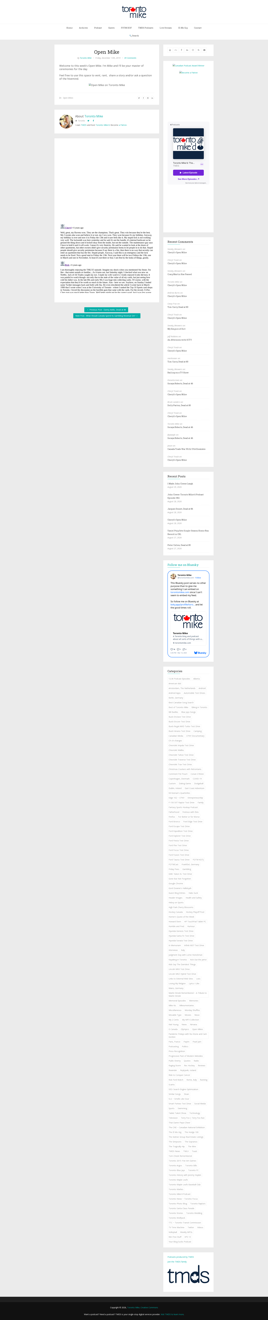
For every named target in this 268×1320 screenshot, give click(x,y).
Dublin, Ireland (175, 788)
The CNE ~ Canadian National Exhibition (187, 1127)
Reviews (201, 1065)
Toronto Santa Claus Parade (181, 1208)
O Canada (173, 1029)
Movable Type (175, 1015)
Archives (83, 27)
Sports (171, 1108)
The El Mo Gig (175, 1132)
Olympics (185, 1029)
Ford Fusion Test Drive (179, 855)
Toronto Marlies (176, 1189)
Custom (172, 783)
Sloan (186, 1094)
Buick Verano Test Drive (179, 731)
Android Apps (175, 693)
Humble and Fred (176, 926)
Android (202, 688)
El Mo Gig (183, 27)
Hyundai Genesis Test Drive (181, 931)
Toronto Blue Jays (177, 1170)
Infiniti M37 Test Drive (194, 945)
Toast (194, 1151)
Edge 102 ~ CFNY (176, 797)
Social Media (200, 1103)
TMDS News (174, 1151)
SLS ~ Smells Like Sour (179, 1098)
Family (201, 802)
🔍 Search (134, 35)
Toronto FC (193, 1170)
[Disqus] (106, 182)
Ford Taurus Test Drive (179, 859)
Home (69, 27)
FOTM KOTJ (198, 859)
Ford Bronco (174, 821)
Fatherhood (174, 812)
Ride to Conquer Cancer (179, 1075)
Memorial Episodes (177, 1000)
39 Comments (130, 58)
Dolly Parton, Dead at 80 (179, 405)
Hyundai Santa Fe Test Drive (181, 935)
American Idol (175, 683)
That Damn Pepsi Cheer (179, 1122)
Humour (191, 926)
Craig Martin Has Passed (180, 274)
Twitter (191, 1227)
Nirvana (193, 1024)
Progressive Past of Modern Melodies (186, 1056)
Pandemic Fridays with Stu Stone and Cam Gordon (188, 1035)
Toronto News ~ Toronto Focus (183, 1198)
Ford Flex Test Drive (178, 845)
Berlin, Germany (176, 697)
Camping (198, 731)
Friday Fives (174, 869)
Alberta (196, 678)
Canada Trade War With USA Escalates (186, 449)
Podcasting (174, 1046)
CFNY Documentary (195, 736)
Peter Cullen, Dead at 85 (179, 545)
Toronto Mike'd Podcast (180, 1194)
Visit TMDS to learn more (172, 1314)
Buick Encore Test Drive (179, 721)
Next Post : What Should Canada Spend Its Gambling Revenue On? (105, 315)
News (184, 1024)
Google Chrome (176, 883)
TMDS (84, 125)
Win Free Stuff (175, 1237)
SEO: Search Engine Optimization (183, 1089)
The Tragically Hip (177, 1146)
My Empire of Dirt (177, 329)
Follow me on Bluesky (183, 565)
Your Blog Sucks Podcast (180, 1241)
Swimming (182, 1108)
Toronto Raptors (197, 1203)
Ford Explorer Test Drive (180, 835)
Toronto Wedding (194, 1213)
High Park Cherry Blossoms (181, 907)
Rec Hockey (189, 1065)
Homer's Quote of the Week (181, 916)
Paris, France (174, 1041)
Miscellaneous (175, 1010)
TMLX (186, 1151)
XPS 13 (188, 1237)
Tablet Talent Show (177, 1113)
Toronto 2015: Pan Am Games (182, 1160)
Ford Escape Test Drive (179, 826)
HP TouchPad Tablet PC (195, 921)
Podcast (98, 27)
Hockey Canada (176, 912)
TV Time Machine (176, 1227)
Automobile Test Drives (194, 693)
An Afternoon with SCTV (180, 339)
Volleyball (173, 1232)
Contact (198, 27)
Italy (183, 950)
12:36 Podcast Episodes (179, 678)
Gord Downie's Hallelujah (180, 888)
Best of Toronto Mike (178, 707)
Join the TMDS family (177, 1261)
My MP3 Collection (190, 1019)
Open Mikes (68, 97)
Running (203, 1079)
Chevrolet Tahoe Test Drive (181, 755)
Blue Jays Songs (188, 712)
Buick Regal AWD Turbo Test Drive (184, 726)
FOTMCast (173, 864)
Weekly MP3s (186, 1232)
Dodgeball (198, 783)
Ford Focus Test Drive (179, 850)
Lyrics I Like (194, 983)
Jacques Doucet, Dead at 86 (180, 508)
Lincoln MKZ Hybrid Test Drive (182, 974)
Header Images (175, 897)
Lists (198, 978)
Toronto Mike (86, 58)
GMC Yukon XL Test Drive (180, 874)
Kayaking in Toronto (178, 959)
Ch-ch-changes (175, 740)
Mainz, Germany (176, 988)
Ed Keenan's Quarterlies (179, 793)
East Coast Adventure (194, 788)
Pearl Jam (197, 1041)
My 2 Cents (174, 1019)
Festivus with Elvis (190, 812)
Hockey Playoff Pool (195, 912)
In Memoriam (175, 945)
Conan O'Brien (197, 774)
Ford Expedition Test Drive (181, 831)
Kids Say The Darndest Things (182, 964)
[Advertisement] (191, 97)
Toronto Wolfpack (177, 1218)
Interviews (173, 950)
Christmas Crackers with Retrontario (185, 769)
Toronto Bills (191, 1165)
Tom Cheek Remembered (180, 1156)
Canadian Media (176, 736)
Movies (188, 1015)
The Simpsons (175, 1141)
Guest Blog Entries (177, 893)
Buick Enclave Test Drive (180, 716)
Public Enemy (175, 1060)
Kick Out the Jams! (198, 959)
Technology (194, 1113)
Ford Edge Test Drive (192, 821)
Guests (111, 27)
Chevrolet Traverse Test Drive (182, 759)
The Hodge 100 (191, 1132)
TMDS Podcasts (145, 27)
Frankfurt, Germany (190, 864)
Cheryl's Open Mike (177, 252)
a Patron (123, 125)
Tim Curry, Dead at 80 (178, 307)
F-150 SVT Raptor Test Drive (181, 802)
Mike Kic (172, 1005)
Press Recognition (177, 1051)
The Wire (192, 1146)
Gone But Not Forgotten (180, 878)
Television (173, 1118)
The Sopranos (191, 1141)
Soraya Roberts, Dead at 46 (180, 383)
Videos (200, 1227)
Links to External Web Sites (181, 978)
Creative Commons (149, 1307)
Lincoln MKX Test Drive (179, 969)
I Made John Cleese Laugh (180, 483)
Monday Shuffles (192, 1010)
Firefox (172, 816)
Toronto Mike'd (103, 125)
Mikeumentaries (186, 1005)
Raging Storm (175, 1065)
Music (197, 1015)
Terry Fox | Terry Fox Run (192, 1118)
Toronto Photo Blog (178, 1203)
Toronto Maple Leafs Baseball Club (185, 1184)
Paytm (186, 1041)
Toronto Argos (175, 1165)
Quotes (187, 1060)
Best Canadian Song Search (181, 702)
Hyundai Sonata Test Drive (181, 940)
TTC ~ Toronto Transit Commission (185, 1222)
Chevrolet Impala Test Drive (181, 745)
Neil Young (173, 1024)
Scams (172, 1084)
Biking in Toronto (199, 707)
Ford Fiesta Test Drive (179, 840)
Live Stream (166, 27)
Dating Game (185, 783)
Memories (193, 1000)
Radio (196, 1060)
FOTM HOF (126, 27)
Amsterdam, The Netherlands (182, 688)
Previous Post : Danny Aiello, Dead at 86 (107, 309)
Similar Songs (175, 1094)
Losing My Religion (177, 983)
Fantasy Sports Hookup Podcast (183, 807)
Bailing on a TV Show (178, 372)
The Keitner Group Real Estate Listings (186, 1137)
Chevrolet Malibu (176, 750)
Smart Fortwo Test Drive (180, 1103)
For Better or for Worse (189, 816)
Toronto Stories (176, 1213)
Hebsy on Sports (176, 902)
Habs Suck (193, 893)
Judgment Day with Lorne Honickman (185, 955)
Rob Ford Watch (176, 1079)
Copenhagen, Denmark (179, 778)
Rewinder (173, 1070)
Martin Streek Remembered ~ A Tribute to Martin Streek (188, 994)
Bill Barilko (173, 712)
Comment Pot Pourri (178, 774)
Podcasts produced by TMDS (181, 1257)
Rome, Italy (191, 1079)
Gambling (186, 869)
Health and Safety (194, 897)
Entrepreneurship (195, 797)
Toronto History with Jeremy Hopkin (185, 1175)
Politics (185, 1046)
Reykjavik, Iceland (188, 1070)
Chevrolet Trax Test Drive (180, 764)
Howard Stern (175, 921)
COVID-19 (197, 778)
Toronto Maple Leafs (178, 1179)
